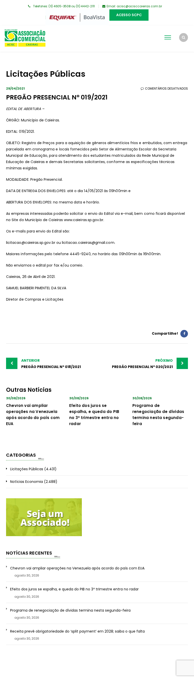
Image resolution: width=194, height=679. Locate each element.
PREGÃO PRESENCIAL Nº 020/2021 (142, 363)
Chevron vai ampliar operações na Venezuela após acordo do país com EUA (77, 568)
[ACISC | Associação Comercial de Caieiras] (25, 38)
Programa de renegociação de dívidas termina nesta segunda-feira (70, 610)
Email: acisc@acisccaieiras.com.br (134, 6)
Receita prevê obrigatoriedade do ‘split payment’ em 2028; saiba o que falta (77, 631)
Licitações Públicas (26, 469)
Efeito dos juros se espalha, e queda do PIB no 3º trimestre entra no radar (74, 589)
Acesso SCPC (129, 14)
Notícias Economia (26, 481)
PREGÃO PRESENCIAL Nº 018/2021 (51, 363)
